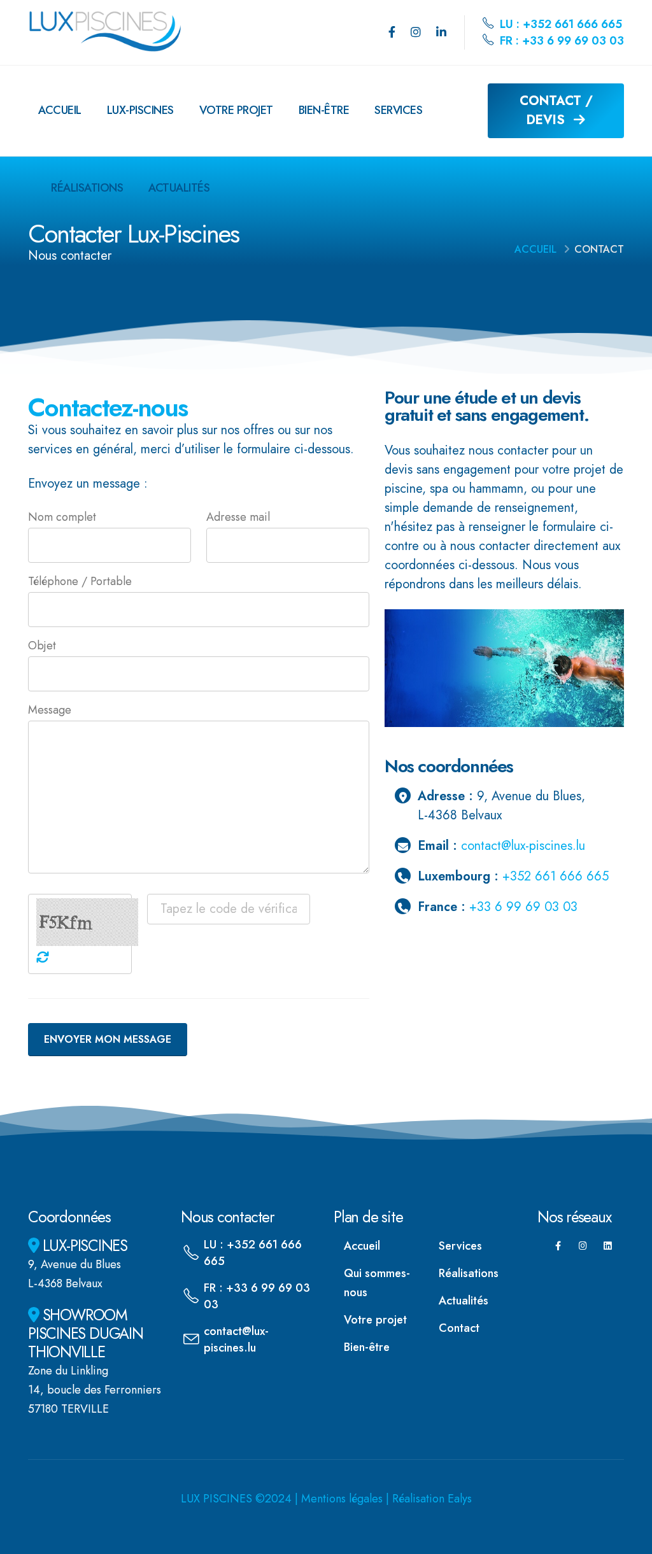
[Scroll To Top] (630, 1539)
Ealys (460, 1498)
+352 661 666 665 (555, 876)
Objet (42, 645)
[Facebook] (391, 32)
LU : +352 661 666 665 (559, 24)
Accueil (60, 110)
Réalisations (87, 188)
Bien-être (324, 110)
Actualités (178, 188)
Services (398, 110)
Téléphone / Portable (80, 581)
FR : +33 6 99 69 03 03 (560, 40)
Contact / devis (556, 110)
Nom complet (62, 517)
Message (49, 710)
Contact (459, 1328)
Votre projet (236, 110)
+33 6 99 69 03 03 (523, 907)
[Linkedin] (441, 32)
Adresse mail (238, 517)
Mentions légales (342, 1498)
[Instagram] (416, 32)
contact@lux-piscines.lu (523, 846)
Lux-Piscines (140, 110)
